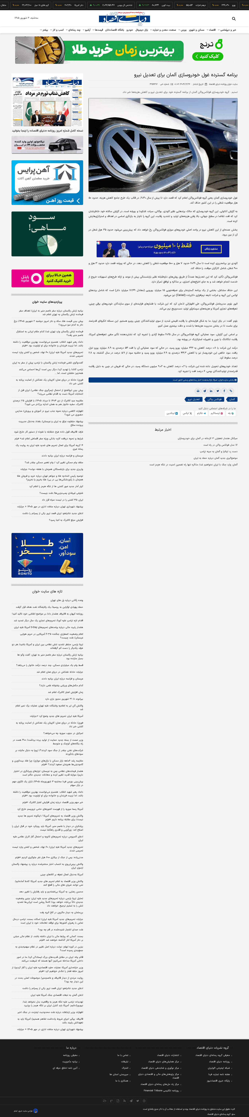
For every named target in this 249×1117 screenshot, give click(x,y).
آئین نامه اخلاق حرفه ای (65, 1068)
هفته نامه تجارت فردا (219, 1074)
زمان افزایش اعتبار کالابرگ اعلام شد (65, 692)
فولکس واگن (214, 399)
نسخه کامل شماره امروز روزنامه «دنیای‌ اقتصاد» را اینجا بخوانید (47, 131)
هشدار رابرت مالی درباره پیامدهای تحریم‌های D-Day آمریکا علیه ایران (48, 627)
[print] (198, 391)
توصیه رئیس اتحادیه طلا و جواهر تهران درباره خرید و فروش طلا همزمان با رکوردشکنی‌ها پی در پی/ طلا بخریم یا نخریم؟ (50, 478)
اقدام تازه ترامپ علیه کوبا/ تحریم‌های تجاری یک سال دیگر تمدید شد (48, 621)
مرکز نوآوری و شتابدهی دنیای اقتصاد (160, 1068)
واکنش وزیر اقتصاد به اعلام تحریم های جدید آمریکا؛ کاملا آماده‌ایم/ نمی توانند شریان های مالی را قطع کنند (49, 883)
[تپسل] (98, 243)
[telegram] (204, 391)
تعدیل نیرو (194, 399)
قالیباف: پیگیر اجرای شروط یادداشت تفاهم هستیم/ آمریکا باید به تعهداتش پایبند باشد (50, 1021)
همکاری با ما (121, 1081)
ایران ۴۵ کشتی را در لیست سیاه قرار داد (62, 500)
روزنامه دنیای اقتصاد (219, 1062)
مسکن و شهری (197, 30)
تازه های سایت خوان (47, 591)
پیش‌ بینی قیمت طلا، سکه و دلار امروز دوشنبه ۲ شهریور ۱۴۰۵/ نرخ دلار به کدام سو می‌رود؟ (48, 323)
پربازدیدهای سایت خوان (47, 302)
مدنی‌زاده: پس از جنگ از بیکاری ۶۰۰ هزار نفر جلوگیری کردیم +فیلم (49, 857)
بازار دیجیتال (141, 30)
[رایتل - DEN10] (47, 278)
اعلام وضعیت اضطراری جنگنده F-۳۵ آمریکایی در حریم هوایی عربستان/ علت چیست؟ (51, 636)
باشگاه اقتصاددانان (114, 30)
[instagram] (144, 1101)
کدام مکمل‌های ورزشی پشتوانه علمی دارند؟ (61, 685)
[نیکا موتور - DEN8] (47, 145)
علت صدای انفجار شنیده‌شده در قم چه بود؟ (60, 930)
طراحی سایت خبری (25, 1111)
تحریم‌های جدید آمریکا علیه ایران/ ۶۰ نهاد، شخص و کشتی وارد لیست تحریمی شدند (47, 354)
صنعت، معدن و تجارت (164, 30)
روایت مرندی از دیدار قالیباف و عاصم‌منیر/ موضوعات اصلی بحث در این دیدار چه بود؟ (49, 980)
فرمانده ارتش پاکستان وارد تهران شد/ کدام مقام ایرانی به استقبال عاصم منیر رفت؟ (49, 333)
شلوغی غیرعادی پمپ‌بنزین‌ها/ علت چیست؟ (61, 493)
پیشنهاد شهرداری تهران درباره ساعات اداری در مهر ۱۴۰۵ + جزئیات (50, 507)
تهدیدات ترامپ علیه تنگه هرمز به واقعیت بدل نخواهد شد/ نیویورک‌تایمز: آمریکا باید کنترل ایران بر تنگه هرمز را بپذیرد (53, 1003)
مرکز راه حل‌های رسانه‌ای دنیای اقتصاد (160, 1084)
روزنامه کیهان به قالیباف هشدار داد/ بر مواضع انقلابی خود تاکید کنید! (47, 614)
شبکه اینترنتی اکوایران (219, 1068)
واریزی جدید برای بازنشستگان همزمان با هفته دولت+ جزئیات (51, 469)
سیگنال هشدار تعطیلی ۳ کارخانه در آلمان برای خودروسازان (208, 438)
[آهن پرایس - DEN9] (47, 182)
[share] (118, 1101)
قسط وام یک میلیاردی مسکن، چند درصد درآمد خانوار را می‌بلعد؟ (49, 665)
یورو (213, 5)
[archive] (105, 1101)
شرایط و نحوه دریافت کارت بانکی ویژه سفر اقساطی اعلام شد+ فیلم (49, 439)
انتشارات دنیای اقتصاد (168, 1055)
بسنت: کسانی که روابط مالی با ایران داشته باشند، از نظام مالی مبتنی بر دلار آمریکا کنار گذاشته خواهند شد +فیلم (48, 938)
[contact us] (111, 1101)
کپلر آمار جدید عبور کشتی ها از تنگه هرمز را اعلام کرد (56, 486)
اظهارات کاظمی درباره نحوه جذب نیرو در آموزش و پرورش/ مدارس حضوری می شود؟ (49, 413)
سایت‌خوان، (222, 380)
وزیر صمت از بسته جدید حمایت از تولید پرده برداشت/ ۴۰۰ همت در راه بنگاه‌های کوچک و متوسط (48, 742)
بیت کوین (145, 5)
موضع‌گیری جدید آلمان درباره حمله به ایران (216, 458)
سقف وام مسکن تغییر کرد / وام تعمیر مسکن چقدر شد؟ (54, 462)
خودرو (130, 30)
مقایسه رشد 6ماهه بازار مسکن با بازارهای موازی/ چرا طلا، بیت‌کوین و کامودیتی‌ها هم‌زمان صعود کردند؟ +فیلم (47, 762)
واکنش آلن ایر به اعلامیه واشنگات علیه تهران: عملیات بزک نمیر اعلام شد (49, 707)
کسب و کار (58, 30)
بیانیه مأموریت (69, 1062)
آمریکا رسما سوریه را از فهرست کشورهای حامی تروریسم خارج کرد (50, 809)
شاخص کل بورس (104, 5)
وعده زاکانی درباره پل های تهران (66, 600)
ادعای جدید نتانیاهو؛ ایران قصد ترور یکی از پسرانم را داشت (52, 513)
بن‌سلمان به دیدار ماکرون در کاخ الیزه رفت (61, 912)
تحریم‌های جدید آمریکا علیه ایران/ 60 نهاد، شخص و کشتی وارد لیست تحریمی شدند (47, 849)
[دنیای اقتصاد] (124, 18)
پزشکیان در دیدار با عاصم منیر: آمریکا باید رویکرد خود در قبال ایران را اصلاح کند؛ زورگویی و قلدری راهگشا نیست (47, 828)
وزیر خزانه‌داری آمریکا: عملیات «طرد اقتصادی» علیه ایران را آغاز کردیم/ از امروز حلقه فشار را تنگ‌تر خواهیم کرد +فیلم (47, 969)
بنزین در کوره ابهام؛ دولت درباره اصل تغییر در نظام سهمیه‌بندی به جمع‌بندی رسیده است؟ (49, 948)
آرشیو (87, 30)
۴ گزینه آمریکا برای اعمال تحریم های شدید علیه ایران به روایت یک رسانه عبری (49, 447)
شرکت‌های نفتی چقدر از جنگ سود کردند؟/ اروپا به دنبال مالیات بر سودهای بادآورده (49, 752)
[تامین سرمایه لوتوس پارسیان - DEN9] (47, 234)
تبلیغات (124, 1062)
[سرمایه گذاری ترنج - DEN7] (124, 50)
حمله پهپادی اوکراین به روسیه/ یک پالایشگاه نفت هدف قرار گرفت (49, 607)
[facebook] (224, 391)
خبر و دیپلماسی (227, 30)
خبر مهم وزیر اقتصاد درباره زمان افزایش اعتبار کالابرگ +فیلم (52, 802)
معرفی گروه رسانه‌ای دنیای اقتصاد (212, 1055)
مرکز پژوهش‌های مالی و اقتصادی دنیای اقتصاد (158, 1076)
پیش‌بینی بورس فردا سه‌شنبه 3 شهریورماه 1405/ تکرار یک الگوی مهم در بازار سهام (47, 783)
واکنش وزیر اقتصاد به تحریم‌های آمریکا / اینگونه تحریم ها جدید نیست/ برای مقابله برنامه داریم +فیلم (50, 817)
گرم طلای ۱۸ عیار (21, 5)
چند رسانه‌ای (74, 30)
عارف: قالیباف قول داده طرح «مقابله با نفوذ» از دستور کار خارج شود (48, 432)
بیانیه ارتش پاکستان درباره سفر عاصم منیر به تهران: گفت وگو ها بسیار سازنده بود (50, 656)
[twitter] (218, 391)
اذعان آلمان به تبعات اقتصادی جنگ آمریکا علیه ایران (57, 995)
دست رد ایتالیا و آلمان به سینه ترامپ (219, 451)
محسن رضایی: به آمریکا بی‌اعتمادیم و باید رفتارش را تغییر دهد (51, 892)
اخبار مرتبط (163, 430)
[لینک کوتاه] (231, 391)
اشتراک (125, 1068)
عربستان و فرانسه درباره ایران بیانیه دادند (62, 456)
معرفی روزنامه (70, 1055)
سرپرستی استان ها (119, 1074)
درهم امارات (180, 5)
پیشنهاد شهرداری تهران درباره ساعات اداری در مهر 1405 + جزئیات (50, 1029)
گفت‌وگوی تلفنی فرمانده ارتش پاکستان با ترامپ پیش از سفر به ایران (47, 363)
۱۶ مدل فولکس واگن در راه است (220, 445)
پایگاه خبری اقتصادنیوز (218, 1081)
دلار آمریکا (58, 5)
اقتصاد (212, 30)
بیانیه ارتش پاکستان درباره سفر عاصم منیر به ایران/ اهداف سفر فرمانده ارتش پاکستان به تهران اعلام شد (51, 312)
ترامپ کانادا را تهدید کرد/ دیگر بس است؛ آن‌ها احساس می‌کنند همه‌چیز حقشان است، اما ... (51, 371)
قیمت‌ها (98, 30)
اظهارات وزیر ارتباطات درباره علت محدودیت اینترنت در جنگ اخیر (50, 1012)
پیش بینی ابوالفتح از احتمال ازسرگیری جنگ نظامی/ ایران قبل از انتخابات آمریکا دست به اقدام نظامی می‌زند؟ (50, 392)
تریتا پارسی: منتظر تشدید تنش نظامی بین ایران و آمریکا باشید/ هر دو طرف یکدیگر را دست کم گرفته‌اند (47, 646)
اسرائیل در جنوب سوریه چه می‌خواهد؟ (63, 733)
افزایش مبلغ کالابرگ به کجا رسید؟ (66, 520)
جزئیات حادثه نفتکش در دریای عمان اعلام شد (60, 672)
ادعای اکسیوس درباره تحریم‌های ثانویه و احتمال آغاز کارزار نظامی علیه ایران (48, 838)
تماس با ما (122, 1055)
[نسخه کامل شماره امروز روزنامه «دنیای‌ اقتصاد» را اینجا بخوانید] (47, 100)
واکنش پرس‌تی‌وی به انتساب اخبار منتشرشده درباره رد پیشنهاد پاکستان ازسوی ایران (47, 866)
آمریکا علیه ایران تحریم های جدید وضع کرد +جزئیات (56, 716)
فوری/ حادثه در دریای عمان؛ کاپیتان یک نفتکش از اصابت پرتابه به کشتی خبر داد (49, 381)
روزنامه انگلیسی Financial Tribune (161, 1091)
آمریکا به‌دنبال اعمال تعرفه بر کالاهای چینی (61, 874)
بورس (183, 30)
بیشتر (45, 30)
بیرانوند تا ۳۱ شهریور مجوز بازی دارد (64, 699)
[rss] (124, 1101)
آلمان (232, 399)
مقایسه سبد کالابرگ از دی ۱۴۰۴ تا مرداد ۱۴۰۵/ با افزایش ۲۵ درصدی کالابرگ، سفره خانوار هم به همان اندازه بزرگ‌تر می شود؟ (48, 402)
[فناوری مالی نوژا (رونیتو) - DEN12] (47, 555)
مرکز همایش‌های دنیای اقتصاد (163, 1062)
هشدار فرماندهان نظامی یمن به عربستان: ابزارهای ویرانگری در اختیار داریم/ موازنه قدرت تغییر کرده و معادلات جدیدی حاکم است (48, 773)
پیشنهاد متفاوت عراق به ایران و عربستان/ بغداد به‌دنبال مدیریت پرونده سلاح (51, 423)
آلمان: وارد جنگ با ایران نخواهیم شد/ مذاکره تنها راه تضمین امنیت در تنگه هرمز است (193, 465)
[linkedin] (211, 391)
